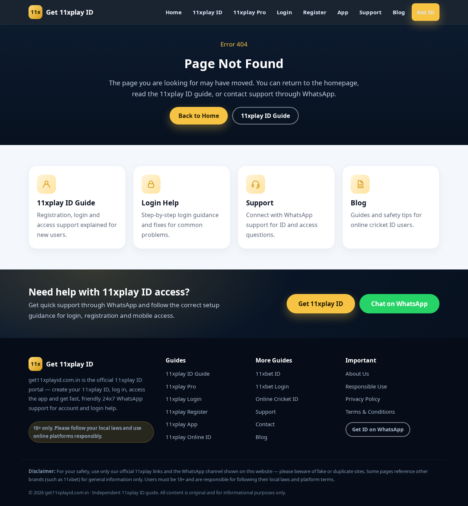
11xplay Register (187, 411)
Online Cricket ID (277, 398)
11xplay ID (207, 12)
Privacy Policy (363, 398)
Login (284, 12)
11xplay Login (183, 398)
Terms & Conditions (370, 411)
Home (174, 12)
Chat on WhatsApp (399, 303)
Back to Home (198, 116)
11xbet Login (272, 386)
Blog (399, 12)
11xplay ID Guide (265, 116)
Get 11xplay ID (320, 303)
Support (370, 12)
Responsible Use (366, 386)
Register (315, 12)
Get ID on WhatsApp (378, 429)
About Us (357, 373)
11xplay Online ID (188, 436)
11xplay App (181, 424)
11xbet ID (268, 373)
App (342, 12)
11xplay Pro (249, 12)
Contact (265, 424)
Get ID (425, 12)
